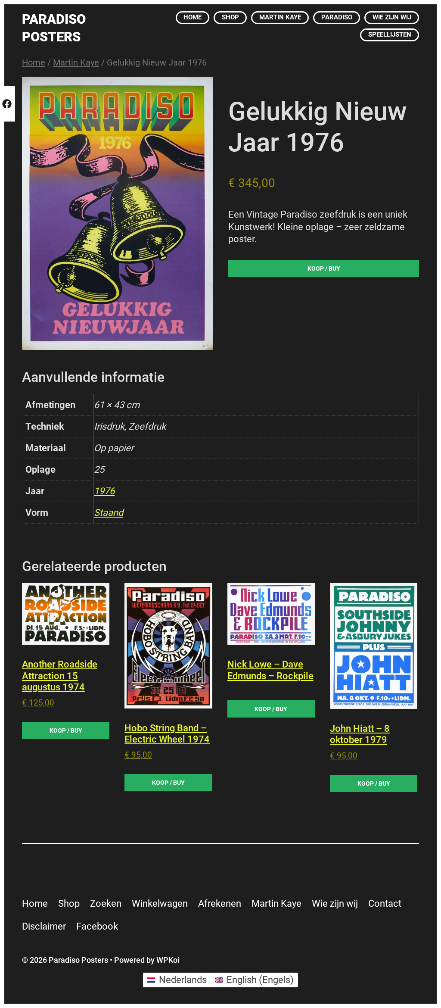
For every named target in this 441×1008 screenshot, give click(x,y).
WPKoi (168, 959)
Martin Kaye (76, 62)
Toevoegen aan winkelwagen (324, 270)
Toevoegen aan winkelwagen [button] (65, 730)
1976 (104, 491)
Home (33, 62)
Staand (108, 512)
